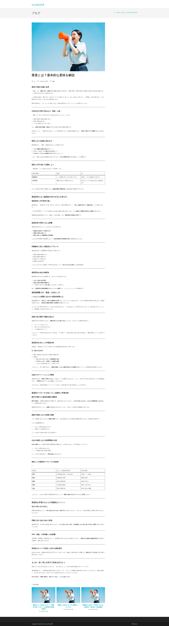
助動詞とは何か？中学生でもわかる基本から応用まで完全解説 (93, 606)
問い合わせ (134, 624)
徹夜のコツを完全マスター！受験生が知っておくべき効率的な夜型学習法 (43, 607)
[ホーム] (115, 12)
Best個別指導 (38, 4)
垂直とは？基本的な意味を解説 (129, 12)
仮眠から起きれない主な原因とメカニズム (68, 606)
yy (34, 81)
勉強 (53, 81)
